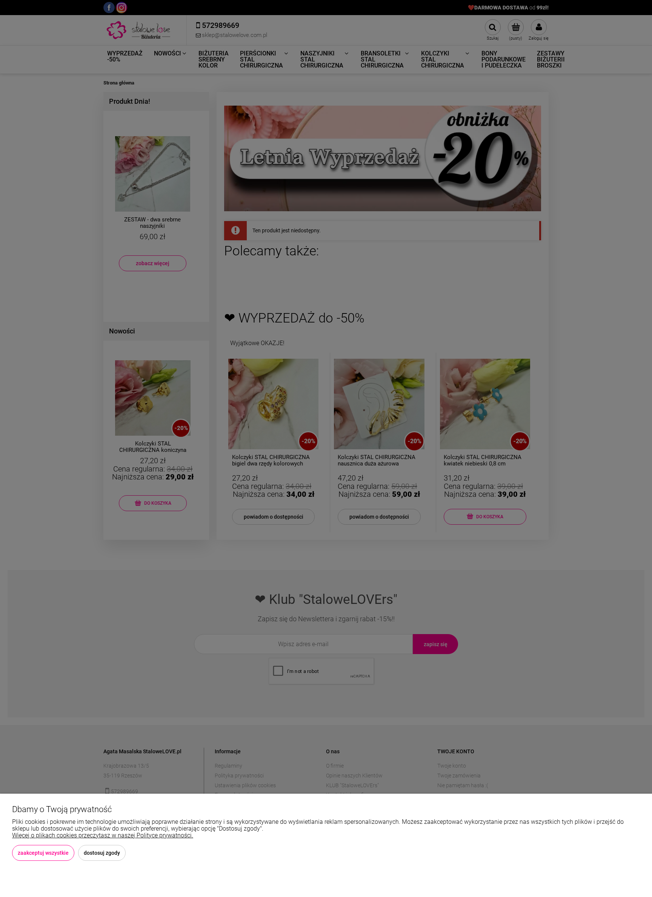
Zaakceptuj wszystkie (43, 853)
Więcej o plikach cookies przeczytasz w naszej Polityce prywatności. (102, 835)
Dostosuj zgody (102, 853)
